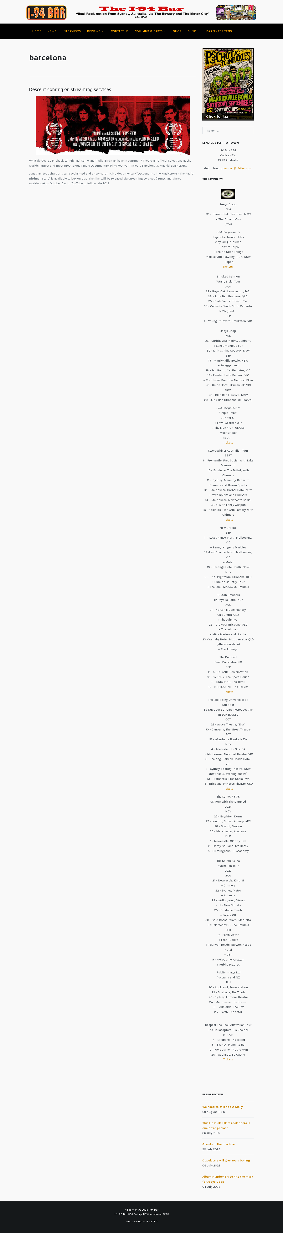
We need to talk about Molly (222, 1107)
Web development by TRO (141, 1221)
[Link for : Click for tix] (228, 84)
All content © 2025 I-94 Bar (141, 1209)
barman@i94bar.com (237, 168)
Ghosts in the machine (218, 1144)
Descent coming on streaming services (70, 89)
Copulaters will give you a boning (226, 1160)
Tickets (228, 266)
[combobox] (228, 130)
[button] (96, 31)
